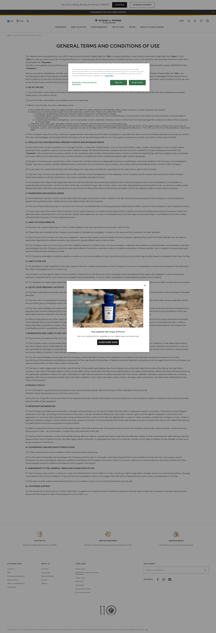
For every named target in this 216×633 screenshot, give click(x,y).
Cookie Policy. (109, 76)
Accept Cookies (137, 82)
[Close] (144, 285)
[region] (109, 77)
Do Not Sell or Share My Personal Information (84, 83)
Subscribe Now (108, 342)
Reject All (118, 82)
